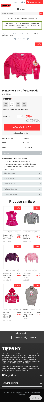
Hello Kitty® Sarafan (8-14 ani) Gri (28, 314)
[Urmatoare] (28, 39)
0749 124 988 (15, 18)
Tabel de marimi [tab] (9, 173)
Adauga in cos (22, 127)
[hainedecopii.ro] (6, 6)
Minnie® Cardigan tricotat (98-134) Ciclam (7, 315)
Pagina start (6, 34)
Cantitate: (6, 116)
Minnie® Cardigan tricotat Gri (26, 237)
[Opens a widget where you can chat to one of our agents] (35, 398)
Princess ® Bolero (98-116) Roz (27, 275)
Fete (15, 34)
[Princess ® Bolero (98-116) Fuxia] (22, 65)
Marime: (7, 99)
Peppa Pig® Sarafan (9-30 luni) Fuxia (8, 237)
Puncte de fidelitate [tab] (10, 194)
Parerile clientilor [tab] (9, 178)
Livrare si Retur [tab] (9, 184)
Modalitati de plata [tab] (10, 189)
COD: (4, 147)
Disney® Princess (29, 143)
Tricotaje (22, 34)
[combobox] (22, 13)
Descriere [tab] (7, 153)
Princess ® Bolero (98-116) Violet (7, 275)
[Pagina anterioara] (15, 39)
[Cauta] (41, 13)
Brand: (4, 142)
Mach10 (22, 394)
